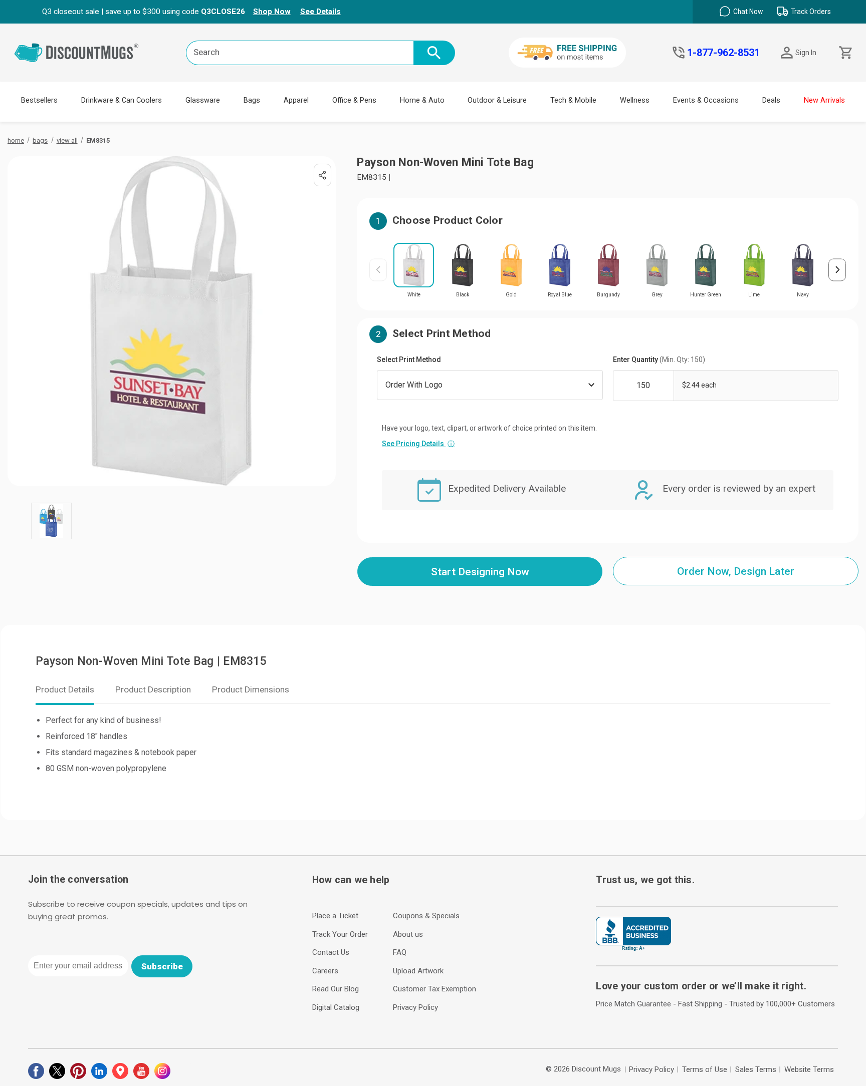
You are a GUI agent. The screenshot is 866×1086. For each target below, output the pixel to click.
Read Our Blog (335, 988)
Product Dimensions (250, 689)
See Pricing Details (418, 444)
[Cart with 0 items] (844, 53)
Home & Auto (422, 100)
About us (408, 934)
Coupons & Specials (426, 915)
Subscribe (162, 966)
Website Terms (809, 1069)
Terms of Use (704, 1069)
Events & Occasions (706, 100)
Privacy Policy (415, 1007)
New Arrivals (824, 100)
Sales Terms (755, 1069)
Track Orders (811, 12)
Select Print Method (409, 359)
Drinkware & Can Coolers (121, 100)
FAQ (399, 952)
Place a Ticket (335, 915)
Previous (378, 269)
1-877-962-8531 (723, 53)
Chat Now (748, 12)
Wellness (635, 100)
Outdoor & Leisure (497, 100)
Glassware (202, 100)
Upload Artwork (418, 970)
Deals (771, 100)
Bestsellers (39, 100)
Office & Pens (354, 100)
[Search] (434, 53)
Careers (325, 970)
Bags (252, 100)
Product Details (65, 689)
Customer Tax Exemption (434, 988)
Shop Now (272, 11)
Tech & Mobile (573, 100)
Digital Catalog (335, 1007)
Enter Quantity (659, 359)
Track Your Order (340, 934)
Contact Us (330, 952)
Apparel (296, 100)
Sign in (805, 53)
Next (837, 269)
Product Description (153, 689)
